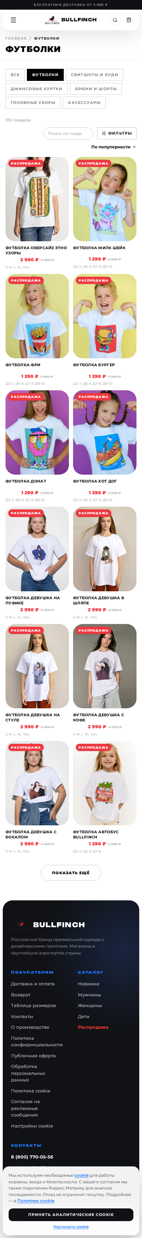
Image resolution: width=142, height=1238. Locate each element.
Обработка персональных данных (28, 1073)
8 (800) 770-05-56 (32, 1157)
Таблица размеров (33, 1005)
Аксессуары (84, 102)
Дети (83, 1016)
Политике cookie (35, 1200)
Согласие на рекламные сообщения (25, 1108)
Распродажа (93, 1027)
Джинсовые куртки (37, 88)
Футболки (45, 74)
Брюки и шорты (96, 88)
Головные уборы (33, 102)
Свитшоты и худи (94, 74)
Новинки (88, 983)
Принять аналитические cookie (71, 1214)
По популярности (111, 146)
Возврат (20, 994)
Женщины (90, 1005)
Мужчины (89, 994)
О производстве (30, 1027)
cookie (81, 1175)
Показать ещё (71, 872)
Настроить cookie (71, 1226)
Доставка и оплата (33, 983)
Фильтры (120, 133)
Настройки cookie (32, 1126)
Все (15, 74)
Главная (16, 38)
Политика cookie (30, 1090)
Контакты (22, 1016)
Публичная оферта (33, 1055)
